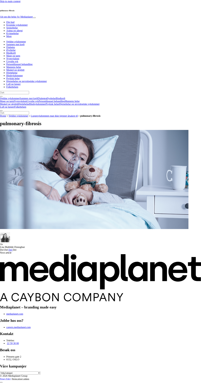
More (9, 36)
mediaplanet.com (14, 314)
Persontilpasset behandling (19, 64)
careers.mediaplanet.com (18, 327)
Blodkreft (11, 53)
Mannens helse (13, 67)
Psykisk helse (13, 78)
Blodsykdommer (14, 75)
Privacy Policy (5, 379)
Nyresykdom (12, 58)
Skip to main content (10, 1)
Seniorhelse (12, 27)
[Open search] (1, 96)
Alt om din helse (16, 16)
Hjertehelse (11, 72)
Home (3, 116)
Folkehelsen (12, 87)
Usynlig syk (12, 61)
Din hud (10, 22)
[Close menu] (1, 110)
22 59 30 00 (13, 343)
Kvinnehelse (12, 33)
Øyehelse (11, 50)
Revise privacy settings (20, 379)
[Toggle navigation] (34, 17)
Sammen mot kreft (15, 44)
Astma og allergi (14, 30)
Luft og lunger (13, 84)
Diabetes (10, 47)
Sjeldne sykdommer (16, 41)
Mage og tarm (13, 55)
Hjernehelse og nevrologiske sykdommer (26, 81)
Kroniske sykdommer (17, 25)
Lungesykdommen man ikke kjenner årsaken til (54, 116)
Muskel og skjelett (15, 70)
